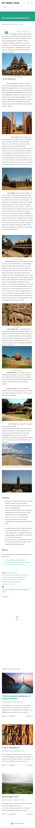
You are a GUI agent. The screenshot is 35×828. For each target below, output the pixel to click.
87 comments (11, 765)
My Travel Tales (10, 3)
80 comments (11, 716)
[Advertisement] (17, 651)
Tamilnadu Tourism (8, 584)
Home (4, 7)
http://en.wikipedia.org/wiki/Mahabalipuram (15, 560)
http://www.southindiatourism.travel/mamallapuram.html (18, 562)
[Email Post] (3, 587)
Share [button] (4, 592)
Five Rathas (25, 575)
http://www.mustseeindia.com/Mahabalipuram (16, 564)
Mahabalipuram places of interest (13, 579)
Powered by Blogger (18, 823)
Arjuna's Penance (12, 573)
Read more (29, 716)
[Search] (28, 3)
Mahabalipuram (7, 577)
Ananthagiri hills (10, 796)
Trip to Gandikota (10, 747)
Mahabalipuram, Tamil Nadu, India (19, 589)
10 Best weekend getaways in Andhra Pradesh (16, 697)
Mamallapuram (7, 582)
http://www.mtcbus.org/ (13, 517)
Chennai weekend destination (11, 575)
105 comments (11, 814)
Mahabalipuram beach (20, 577)
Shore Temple (16, 582)
